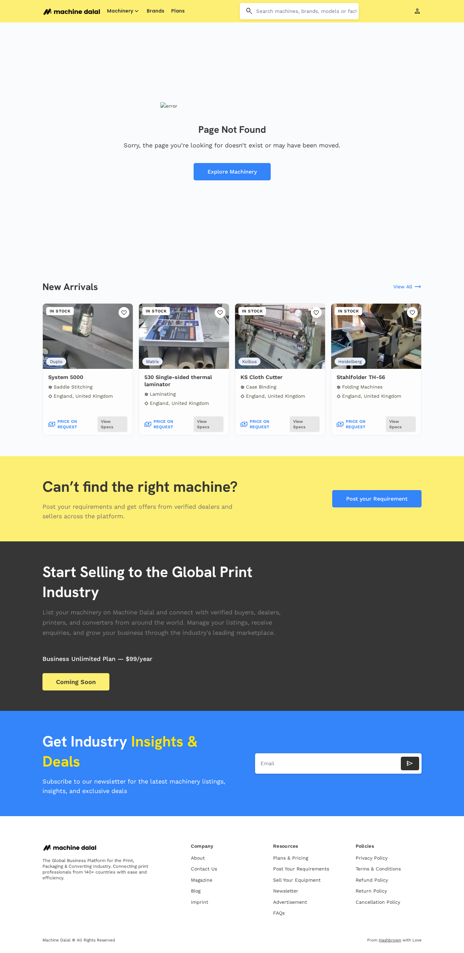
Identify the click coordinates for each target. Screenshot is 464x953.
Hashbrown (390, 940)
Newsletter (285, 891)
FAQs (279, 913)
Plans (178, 11)
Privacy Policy (372, 858)
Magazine (201, 880)
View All (407, 287)
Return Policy (371, 891)
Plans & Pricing (290, 858)
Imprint (199, 902)
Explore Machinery (232, 171)
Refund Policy (372, 880)
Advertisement (290, 902)
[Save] (124, 312)
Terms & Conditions (378, 868)
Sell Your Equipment (297, 880)
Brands (155, 11)
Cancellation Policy (378, 902)
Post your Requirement (377, 499)
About (198, 858)
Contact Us (204, 868)
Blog (195, 891)
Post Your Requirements (301, 868)
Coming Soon (76, 681)
